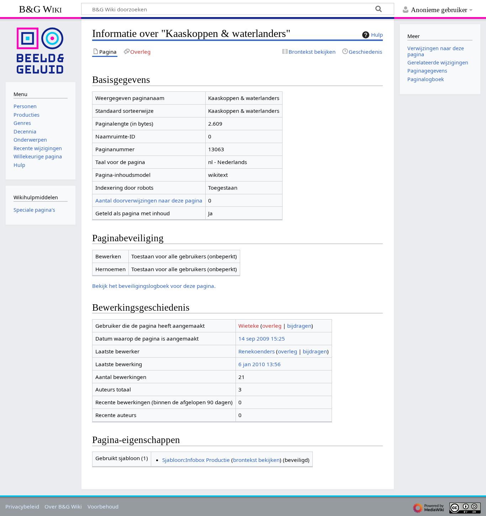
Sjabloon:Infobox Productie (196, 459)
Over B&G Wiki (63, 506)
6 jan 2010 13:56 (259, 364)
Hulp (377, 34)
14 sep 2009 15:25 (261, 338)
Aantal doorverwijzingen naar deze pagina (148, 200)
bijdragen (299, 325)
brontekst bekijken (256, 459)
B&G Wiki (40, 9)
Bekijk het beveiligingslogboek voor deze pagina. (154, 285)
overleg (271, 325)
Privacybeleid (22, 506)
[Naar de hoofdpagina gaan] (40, 50)
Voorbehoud (103, 506)
